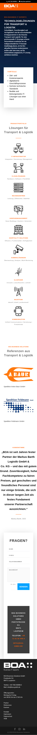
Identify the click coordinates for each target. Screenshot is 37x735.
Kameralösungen (18, 257)
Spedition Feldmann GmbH (14, 421)
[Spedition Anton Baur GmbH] (18, 374)
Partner (6, 703)
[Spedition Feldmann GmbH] (18, 406)
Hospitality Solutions (18, 238)
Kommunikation (18, 319)
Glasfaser (18, 280)
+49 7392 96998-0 (12, 1)
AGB (5, 718)
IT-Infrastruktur (18, 156)
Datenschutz (8, 716)
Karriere (6, 707)
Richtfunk (18, 299)
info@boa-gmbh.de (13, 687)
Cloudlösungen (18, 176)
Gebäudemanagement (18, 218)
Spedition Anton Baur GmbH (14, 387)
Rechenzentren (18, 196)
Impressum (7, 714)
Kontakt (6, 712)
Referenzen (8, 705)
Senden (23, 587)
